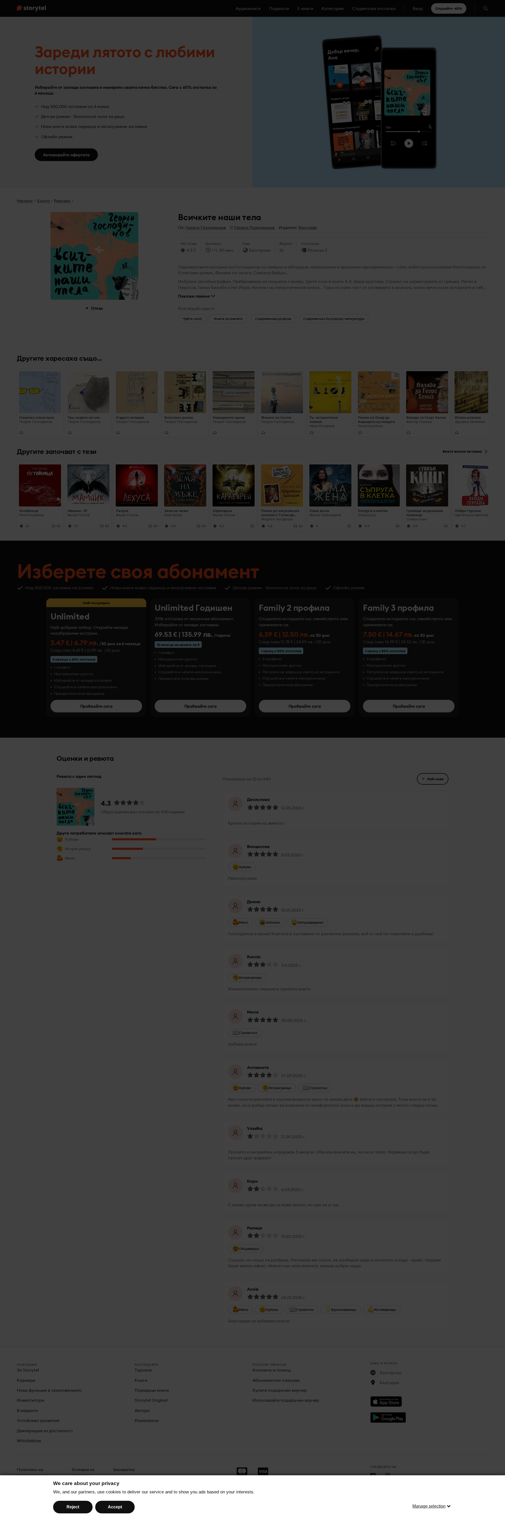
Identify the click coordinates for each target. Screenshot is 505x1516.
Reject (73, 1507)
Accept (115, 1507)
